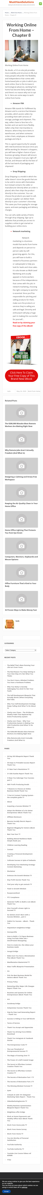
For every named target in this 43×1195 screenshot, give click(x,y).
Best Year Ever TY (13, 834)
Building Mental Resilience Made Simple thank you (19, 840)
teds (9, 391)
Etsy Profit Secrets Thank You (18, 880)
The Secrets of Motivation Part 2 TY (20, 1082)
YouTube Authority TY (15, 1149)
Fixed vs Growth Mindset (16, 889)
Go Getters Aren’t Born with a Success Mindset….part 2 (18, 916)
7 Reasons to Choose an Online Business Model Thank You (19, 790)
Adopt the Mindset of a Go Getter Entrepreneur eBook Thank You (20, 811)
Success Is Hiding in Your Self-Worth (21, 1019)
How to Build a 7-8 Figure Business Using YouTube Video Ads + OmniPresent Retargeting (20, 938)
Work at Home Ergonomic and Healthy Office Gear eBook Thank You (20, 1118)
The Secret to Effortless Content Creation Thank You (19, 1065)
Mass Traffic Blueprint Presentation (20, 967)
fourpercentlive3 (13, 893)
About (9, 802)
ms (8, 971)
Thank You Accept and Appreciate (20, 1027)
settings (24, 1187)
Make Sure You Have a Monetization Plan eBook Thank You (21, 957)
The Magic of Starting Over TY (18, 1056)
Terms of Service (13, 1023)
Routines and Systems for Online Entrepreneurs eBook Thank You (19, 994)
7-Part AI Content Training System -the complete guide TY (20, 796)
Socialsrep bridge (13, 1003)
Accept (6, 1191)
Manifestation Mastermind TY (18, 962)
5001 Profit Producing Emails (18, 784)
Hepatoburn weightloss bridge (18, 928)
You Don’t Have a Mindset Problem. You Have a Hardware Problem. (20, 681)
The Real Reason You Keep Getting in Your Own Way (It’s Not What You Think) (21, 674)
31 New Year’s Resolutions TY (18, 769)
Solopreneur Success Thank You (19, 1008)
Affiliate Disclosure (14, 817)
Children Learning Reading (17, 845)
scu (8, 999)
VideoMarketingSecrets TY (17, 1101)
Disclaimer (11, 871)
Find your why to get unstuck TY (19, 884)
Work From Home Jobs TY (17, 1125)
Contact (10, 849)
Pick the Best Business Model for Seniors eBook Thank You (19, 976)
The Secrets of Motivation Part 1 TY (20, 1077)
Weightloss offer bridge (16, 1112)
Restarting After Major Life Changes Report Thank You (20, 987)
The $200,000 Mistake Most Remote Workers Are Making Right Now (20, 733)
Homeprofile (12, 932)
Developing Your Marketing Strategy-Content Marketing (21, 866)
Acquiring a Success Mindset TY (19, 806)
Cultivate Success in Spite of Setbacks (21, 860)
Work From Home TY (15, 1134)
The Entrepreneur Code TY (17, 1045)
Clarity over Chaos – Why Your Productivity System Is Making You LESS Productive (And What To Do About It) (20, 724)
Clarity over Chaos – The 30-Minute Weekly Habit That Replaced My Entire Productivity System (20, 714)
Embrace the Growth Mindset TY (19, 875)
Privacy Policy (12, 982)
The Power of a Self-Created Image (20, 1060)
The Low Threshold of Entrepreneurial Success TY (17, 1050)
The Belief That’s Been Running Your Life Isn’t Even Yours (21, 666)
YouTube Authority (14, 1144)
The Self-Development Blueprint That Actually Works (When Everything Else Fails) (21, 697)
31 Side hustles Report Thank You (20, 774)
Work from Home (34, 391)
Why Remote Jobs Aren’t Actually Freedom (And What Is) (19, 739)
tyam (9, 1090)
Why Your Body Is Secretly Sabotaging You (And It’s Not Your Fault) (20, 689)
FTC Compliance (13, 897)
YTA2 (9, 1160)
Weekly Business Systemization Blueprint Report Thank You (19, 1107)
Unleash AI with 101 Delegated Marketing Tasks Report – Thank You (21, 1096)
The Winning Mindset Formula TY (19, 1086)
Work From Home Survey (17, 1129)
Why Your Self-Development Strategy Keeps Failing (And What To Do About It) (21, 706)
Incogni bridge (12, 951)
